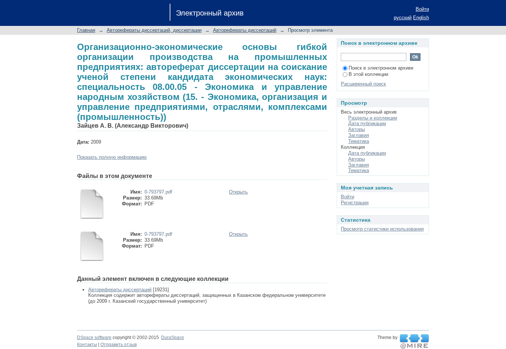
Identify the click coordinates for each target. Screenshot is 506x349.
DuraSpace (172, 337)
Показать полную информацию (112, 157)
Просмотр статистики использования (382, 229)
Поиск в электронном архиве (381, 68)
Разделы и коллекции (372, 118)
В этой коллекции (368, 74)
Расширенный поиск (363, 84)
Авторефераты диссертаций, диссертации (154, 30)
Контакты (87, 344)
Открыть (238, 192)
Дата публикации (367, 123)
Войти (422, 9)
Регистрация (355, 202)
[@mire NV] (414, 341)
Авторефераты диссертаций (244, 30)
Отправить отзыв (118, 344)
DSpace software (94, 337)
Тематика (358, 141)
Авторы (356, 129)
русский (403, 17)
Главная (86, 30)
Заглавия (358, 135)
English (421, 17)
